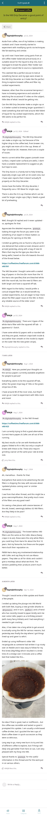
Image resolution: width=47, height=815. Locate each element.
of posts (23, 3)
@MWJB (36, 228)
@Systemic (7, 610)
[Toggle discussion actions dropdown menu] (44, 3)
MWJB (7, 369)
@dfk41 (28, 610)
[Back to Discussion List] (2, 3)
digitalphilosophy (13, 137)
